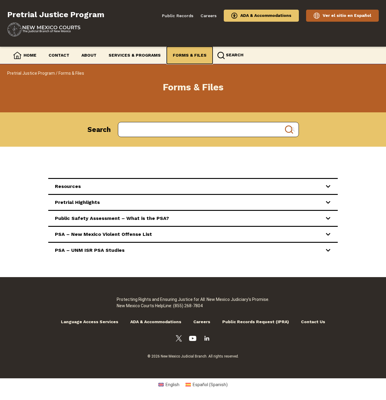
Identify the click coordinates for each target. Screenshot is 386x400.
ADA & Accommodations (265, 15)
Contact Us (313, 321)
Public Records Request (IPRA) (255, 321)
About (88, 55)
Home (30, 55)
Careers (209, 15)
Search (99, 129)
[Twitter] (179, 339)
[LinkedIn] (207, 339)
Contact (59, 55)
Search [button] (234, 54)
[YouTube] (192, 339)
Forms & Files (190, 55)
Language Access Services (89, 321)
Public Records (177, 15)
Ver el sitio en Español (347, 15)
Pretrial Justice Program (31, 73)
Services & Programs (135, 55)
